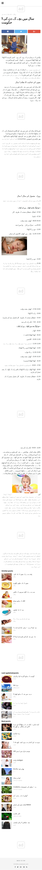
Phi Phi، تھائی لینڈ (18, 769)
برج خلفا (15, 685)
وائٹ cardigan (18, 760)
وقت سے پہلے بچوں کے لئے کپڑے (22, 574)
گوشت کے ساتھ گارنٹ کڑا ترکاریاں (23, 676)
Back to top (21, 860)
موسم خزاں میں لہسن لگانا (21, 751)
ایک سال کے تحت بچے (7, 14)
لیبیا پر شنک (16, 778)
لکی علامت (16, 814)
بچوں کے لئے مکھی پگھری (20, 583)
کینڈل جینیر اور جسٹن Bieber (22, 805)
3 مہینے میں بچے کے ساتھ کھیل (22, 694)
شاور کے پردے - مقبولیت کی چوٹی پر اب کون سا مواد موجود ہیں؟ (26, 713)
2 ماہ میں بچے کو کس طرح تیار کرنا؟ (24, 637)
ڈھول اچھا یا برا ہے (20, 703)
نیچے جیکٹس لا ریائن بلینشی (21, 822)
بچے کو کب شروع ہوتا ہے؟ (21, 619)
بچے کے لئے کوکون (18, 610)
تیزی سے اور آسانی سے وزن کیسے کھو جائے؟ (26, 742)
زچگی (14, 14)
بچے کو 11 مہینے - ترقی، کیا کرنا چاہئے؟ (25, 628)
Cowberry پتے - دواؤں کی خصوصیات (24, 787)
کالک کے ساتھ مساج (19, 601)
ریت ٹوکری (16, 733)
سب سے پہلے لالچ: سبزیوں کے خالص (24, 592)
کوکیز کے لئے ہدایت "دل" (20, 796)
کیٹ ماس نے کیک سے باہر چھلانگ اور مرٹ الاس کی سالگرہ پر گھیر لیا (26, 726)
